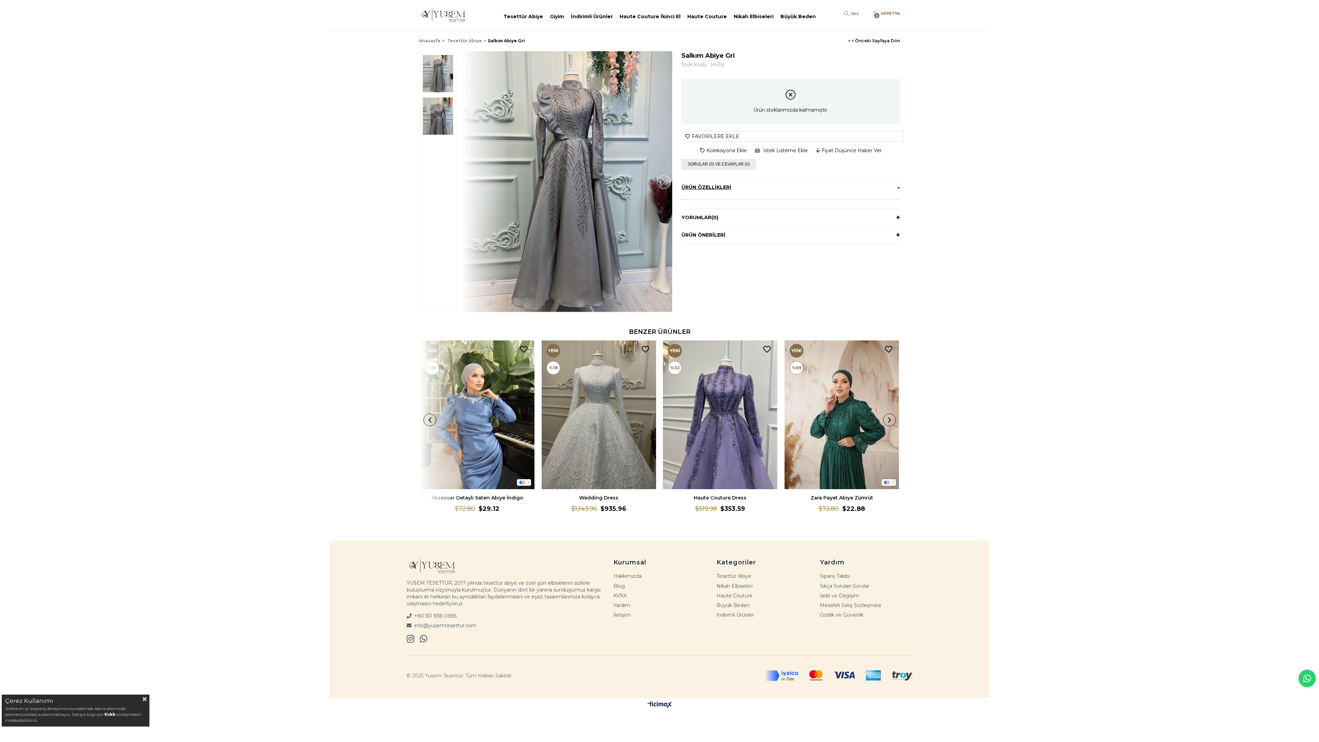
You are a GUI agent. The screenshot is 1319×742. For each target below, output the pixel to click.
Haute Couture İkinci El (650, 16)
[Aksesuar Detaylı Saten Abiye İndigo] (477, 415)
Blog (619, 586)
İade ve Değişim (839, 596)
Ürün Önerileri (703, 235)
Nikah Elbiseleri (754, 16)
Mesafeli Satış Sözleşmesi (850, 605)
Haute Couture (707, 16)
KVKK (620, 596)
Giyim (557, 16)
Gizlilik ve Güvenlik (842, 615)
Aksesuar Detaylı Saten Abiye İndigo (477, 498)
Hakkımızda (627, 576)
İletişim (622, 615)
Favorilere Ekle (524, 349)
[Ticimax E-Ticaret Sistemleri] (659, 704)
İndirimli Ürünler (592, 16)
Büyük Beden (798, 16)
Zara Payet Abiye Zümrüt (842, 498)
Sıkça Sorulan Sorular (844, 586)
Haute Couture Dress (720, 498)
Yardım (621, 605)
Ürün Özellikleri (706, 187)
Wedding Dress (598, 498)
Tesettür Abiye (523, 16)
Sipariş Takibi (835, 576)
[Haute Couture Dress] (720, 415)
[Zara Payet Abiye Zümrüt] (842, 415)
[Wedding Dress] (598, 415)
